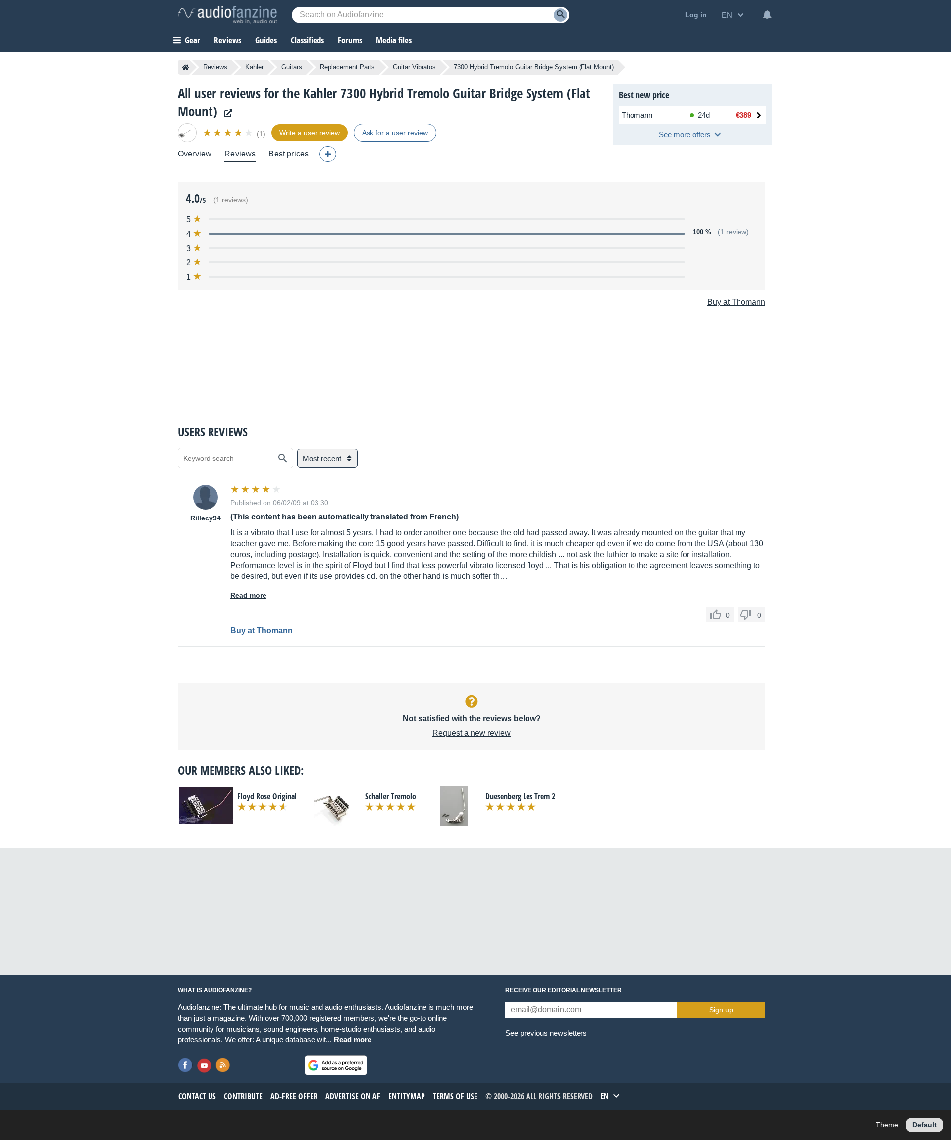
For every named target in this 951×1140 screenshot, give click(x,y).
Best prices (288, 154)
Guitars (291, 67)
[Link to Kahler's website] (225, 113)
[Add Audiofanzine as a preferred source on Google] (336, 1065)
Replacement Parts (347, 67)
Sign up (721, 1010)
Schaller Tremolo (390, 796)
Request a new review (471, 733)
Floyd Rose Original (267, 796)
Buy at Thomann (736, 302)
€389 (743, 115)
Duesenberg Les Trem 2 (520, 796)
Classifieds (307, 40)
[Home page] (185, 67)
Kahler (254, 67)
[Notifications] (767, 15)
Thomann (637, 115)
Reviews (227, 40)
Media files (394, 40)
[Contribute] (327, 154)
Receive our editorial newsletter (563, 990)
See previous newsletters (546, 1033)
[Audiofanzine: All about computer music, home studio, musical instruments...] (227, 15)
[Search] (560, 15)
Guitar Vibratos (414, 67)
